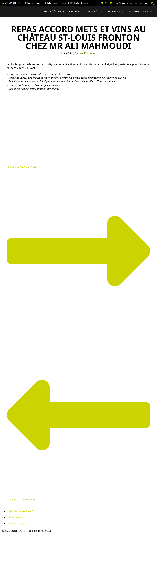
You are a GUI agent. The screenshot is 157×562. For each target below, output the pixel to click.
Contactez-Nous (18, 517)
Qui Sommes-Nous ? (21, 511)
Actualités (147, 11)
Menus (79, 53)
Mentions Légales (19, 523)
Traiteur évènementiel (54, 11)
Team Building (112, 11)
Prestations (91, 53)
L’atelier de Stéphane (92, 11)
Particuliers (74, 11)
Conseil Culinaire (131, 11)
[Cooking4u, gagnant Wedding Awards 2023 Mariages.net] (11, 542)
